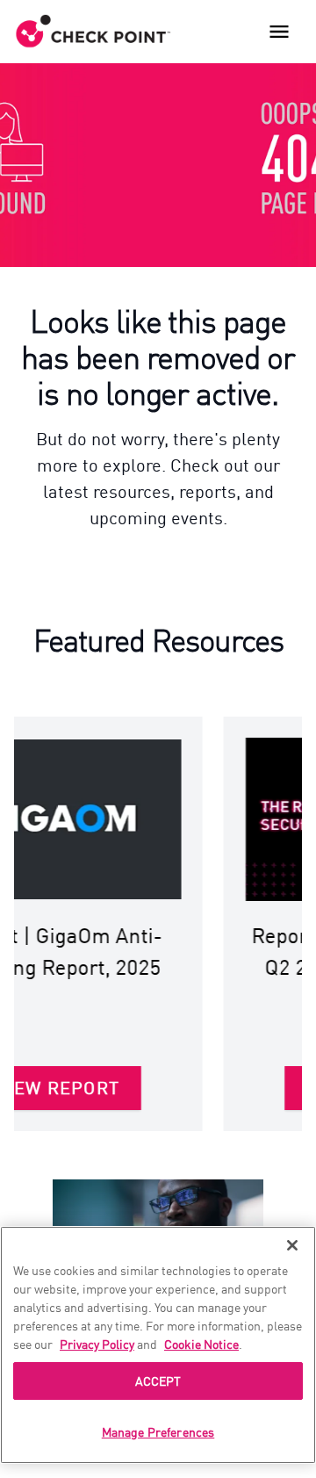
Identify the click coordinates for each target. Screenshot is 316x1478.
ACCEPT (158, 1380)
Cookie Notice (201, 1343)
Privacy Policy (97, 1343)
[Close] (292, 1245)
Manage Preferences (158, 1431)
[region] (158, 1345)
